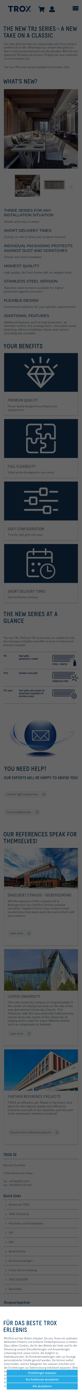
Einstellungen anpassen (42, 1373)
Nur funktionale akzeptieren (42, 1379)
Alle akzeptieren (42, 1386)
